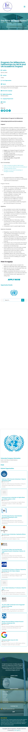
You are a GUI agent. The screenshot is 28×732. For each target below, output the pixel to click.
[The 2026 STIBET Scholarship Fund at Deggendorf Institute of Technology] (4, 599)
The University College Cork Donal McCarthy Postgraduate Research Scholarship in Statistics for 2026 (13, 551)
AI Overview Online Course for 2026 (10, 640)
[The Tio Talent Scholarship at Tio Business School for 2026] (4, 582)
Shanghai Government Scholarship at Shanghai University (13, 170)
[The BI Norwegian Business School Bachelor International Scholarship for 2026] (4, 510)
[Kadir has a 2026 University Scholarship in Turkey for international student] (4, 474)
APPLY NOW (14, 279)
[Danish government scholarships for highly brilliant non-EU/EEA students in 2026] (4, 492)
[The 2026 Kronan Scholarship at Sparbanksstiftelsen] (4, 529)
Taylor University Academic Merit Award (13, 165)
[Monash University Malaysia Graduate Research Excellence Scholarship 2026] (4, 616)
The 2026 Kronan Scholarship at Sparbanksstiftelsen (14, 534)
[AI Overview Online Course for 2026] (4, 634)
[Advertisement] (14, 45)
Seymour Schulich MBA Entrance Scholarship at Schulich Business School (15, 167)
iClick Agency (17, 730)
